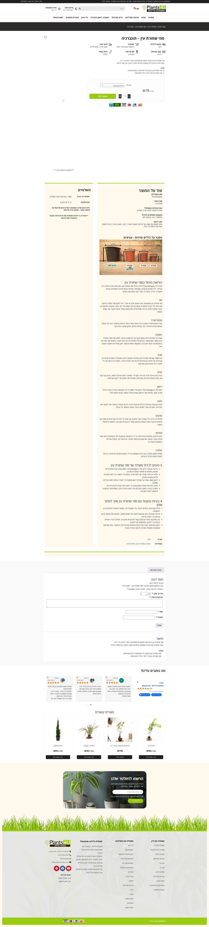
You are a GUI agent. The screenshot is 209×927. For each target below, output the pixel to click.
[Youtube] (68, 868)
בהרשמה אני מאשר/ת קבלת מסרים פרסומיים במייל (126, 796)
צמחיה (151, 17)
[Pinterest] (56, 868)
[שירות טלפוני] (76, 9)
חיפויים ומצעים (72, 17)
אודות (36, 1)
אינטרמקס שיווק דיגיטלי (157, 921)
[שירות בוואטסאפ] (59, 9)
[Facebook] (62, 868)
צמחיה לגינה (151, 26)
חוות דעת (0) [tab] (156, 570)
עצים (143, 17)
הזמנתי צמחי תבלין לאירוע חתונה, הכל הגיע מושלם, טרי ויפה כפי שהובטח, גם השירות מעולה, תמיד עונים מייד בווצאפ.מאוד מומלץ (118, 691)
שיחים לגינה (130, 543)
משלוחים (23, 1)
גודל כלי (128, 85)
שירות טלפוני (69, 8)
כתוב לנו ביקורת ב (145, 694)
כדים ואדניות (117, 17)
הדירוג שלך (157, 593)
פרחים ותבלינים (132, 17)
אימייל (159, 617)
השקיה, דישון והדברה (100, 17)
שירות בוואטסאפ (51, 8)
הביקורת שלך (156, 597)
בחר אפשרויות (151, 757)
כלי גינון (84, 17)
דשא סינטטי (58, 17)
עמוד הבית (161, 26)
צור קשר (30, 1)
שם (160, 611)
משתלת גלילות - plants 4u (152, 686)
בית (41, 1)
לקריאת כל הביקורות (156, 694)
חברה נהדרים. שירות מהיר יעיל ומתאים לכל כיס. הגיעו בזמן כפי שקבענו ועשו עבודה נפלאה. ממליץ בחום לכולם (89, 690)
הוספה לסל (102, 96)
